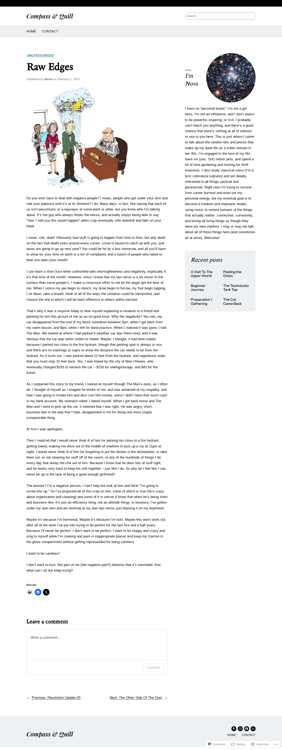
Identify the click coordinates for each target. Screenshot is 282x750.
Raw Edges (50, 67)
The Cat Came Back (232, 302)
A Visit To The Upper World (202, 274)
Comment (153, 667)
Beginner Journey (198, 288)
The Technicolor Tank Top (236, 288)
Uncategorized (40, 55)
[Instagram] (240, 728)
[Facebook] (246, 728)
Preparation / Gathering (201, 302)
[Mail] (253, 728)
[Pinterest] (233, 728)
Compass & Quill (49, 16)
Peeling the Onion (232, 274)
